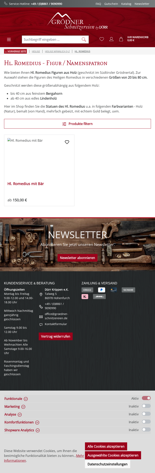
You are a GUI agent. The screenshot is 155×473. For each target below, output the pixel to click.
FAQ (98, 4)
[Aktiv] (146, 398)
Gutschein (111, 4)
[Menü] (9, 39)
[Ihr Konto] (111, 39)
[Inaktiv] (146, 406)
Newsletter (142, 4)
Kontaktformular (56, 324)
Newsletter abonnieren (77, 258)
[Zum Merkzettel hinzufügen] (67, 142)
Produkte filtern (80, 124)
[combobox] (51, 39)
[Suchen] (84, 39)
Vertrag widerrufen (55, 336)
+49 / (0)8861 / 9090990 (46, 4)
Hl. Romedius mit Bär (25, 183)
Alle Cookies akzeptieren (106, 446)
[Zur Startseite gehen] (77, 21)
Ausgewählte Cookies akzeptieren (113, 455)
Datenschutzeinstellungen (108, 464)
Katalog (126, 4)
